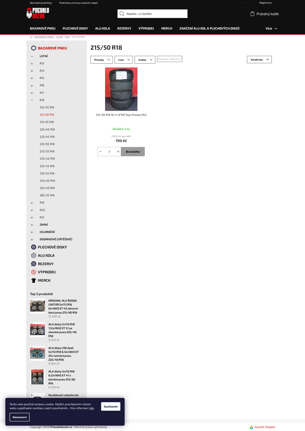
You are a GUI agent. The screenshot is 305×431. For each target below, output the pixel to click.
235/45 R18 (47, 166)
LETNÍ (44, 56)
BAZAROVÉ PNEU (52, 48)
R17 (42, 92)
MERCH (44, 280)
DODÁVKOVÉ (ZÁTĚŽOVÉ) (56, 239)
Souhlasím (111, 406)
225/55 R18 (47, 151)
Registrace (265, 2)
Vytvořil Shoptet (264, 427)
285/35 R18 (47, 195)
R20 (42, 210)
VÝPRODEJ (47, 272)
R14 (42, 70)
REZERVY (46, 263)
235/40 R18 (47, 158)
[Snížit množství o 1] (100, 151)
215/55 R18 (47, 121)
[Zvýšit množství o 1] (118, 151)
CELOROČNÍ (47, 231)
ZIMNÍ (44, 224)
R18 (42, 100)
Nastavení (20, 417)
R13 (42, 63)
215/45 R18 (47, 107)
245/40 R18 (47, 180)
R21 (42, 217)
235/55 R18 (47, 173)
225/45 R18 (47, 136)
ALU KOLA (46, 255)
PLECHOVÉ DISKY (52, 247)
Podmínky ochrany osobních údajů (78, 2)
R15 (42, 78)
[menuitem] (42, 28)
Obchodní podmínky (41, 2)
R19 (42, 202)
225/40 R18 (47, 129)
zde (91, 408)
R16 (42, 85)
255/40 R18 (47, 188)
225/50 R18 (47, 144)
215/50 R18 (47, 114)
